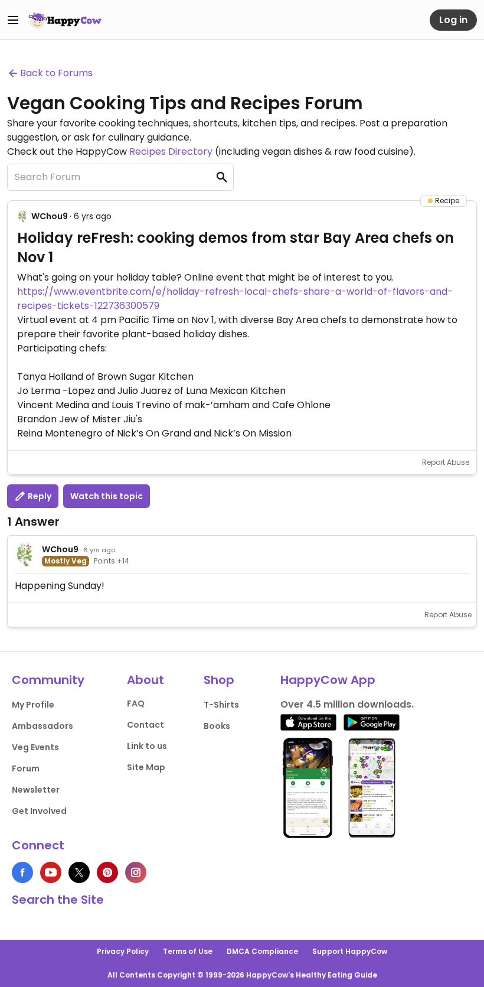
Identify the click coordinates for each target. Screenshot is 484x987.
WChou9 (49, 216)
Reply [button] (38, 496)
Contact (145, 725)
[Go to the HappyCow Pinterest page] (107, 872)
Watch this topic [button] (106, 496)
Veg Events (35, 747)
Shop (219, 680)
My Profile (33, 705)
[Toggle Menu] (13, 20)
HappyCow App (327, 680)
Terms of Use (187, 951)
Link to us (147, 746)
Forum (26, 768)
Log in (453, 20)
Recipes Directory (170, 151)
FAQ (136, 703)
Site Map (146, 767)
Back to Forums (56, 73)
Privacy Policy (123, 951)
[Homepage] (65, 20)
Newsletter (36, 790)
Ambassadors (42, 726)
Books (217, 726)
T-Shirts (221, 705)
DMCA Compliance (262, 951)
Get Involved (39, 811)
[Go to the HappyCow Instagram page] (135, 872)
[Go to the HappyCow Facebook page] (22, 872)
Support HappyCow (349, 951)
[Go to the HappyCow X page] (79, 872)
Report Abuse (445, 462)
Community (48, 680)
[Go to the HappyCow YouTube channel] (50, 872)
